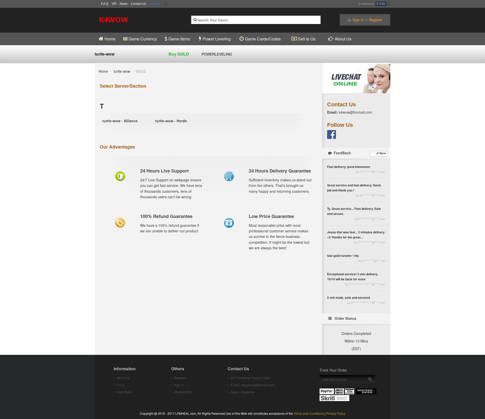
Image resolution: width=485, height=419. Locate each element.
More (382, 153)
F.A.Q (104, 4)
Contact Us (138, 4)
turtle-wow (122, 71)
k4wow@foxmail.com (355, 112)
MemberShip (183, 392)
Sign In (358, 19)
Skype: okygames (243, 392)
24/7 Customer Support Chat (250, 378)
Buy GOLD (178, 54)
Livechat (356, 78)
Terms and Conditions (309, 413)
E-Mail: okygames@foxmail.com (253, 385)
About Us (123, 378)
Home (103, 71)
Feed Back (124, 392)
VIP (114, 4)
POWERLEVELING (217, 54)
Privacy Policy (335, 413)
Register (375, 19)
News (124, 4)
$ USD (380, 4)
